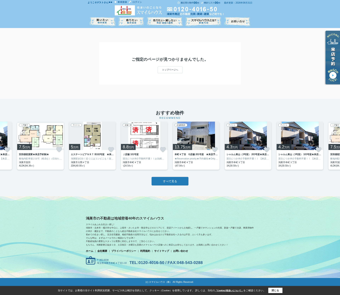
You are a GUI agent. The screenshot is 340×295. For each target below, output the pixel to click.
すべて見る (170, 181)
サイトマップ (161, 250)
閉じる (275, 290)
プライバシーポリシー (123, 250)
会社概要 (102, 250)
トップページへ (170, 69)
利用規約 (145, 250)
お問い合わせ (180, 250)
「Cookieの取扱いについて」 (229, 290)
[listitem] (92, 146)
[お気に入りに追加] (7, 149)
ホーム (89, 250)
